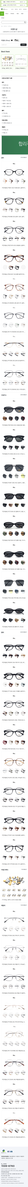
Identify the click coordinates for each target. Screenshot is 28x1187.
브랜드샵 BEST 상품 (7, 78)
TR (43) (5, 113)
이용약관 (3, 1158)
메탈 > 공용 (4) (7, 106)
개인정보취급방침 (5, 1156)
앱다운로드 (25, 9)
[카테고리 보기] (2, 13)
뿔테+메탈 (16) (7, 88)
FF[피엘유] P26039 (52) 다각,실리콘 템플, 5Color (15, 806)
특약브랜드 (12, 13)
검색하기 (23, 44)
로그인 (12, 9)
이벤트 (18, 13)
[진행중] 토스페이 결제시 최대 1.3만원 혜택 (11, 1)
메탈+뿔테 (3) (6, 91)
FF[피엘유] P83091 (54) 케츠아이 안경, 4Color (14, 662)
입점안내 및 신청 (9, 1158)
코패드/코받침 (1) (7, 123)
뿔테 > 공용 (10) (7, 103)
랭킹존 (22, 13)
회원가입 (16, 9)
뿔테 (3, 110)
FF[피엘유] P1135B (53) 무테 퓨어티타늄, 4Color (14, 1022)
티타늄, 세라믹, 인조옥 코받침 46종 (10, 68)
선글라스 (4, 95)
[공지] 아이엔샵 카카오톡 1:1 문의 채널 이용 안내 (12, 5)
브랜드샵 (6, 13)
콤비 (3, 82)
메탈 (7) (5, 133)
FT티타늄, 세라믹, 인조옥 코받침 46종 (11, 900)
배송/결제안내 (12, 1156)
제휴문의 (22, 1156)
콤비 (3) (5, 97)
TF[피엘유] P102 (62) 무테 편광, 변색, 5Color (14, 598)
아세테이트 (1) (6, 116)
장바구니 (20, 9)
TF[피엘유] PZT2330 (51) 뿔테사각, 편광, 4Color (15, 511)
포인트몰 (2, 17)
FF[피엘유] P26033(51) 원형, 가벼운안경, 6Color (14, 720)
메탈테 (3, 127)
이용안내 (18, 1156)
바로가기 (21, 1)
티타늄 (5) (5, 130)
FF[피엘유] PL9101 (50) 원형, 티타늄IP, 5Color (14, 777)
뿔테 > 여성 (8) (7, 100)
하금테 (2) (5, 85)
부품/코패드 (5, 120)
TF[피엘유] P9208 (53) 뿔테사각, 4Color (12, 626)
